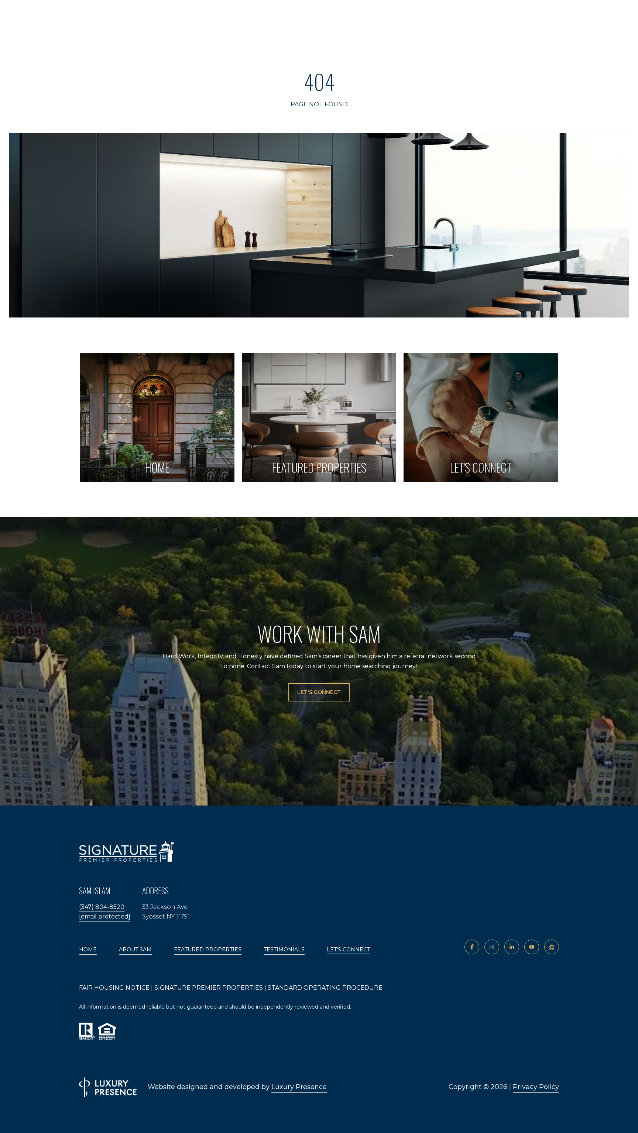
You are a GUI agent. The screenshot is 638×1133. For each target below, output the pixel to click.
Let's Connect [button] (319, 692)
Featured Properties (207, 949)
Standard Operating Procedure (325, 987)
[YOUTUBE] (531, 947)
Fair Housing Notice (114, 987)
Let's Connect (348, 950)
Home (88, 949)
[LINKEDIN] (511, 947)
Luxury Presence (299, 1087)
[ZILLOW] (551, 947)
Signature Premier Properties (208, 987)
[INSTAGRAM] (491, 947)
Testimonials (284, 949)
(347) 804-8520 (101, 906)
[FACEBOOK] (471, 947)
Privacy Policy (536, 1087)
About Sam (135, 949)
